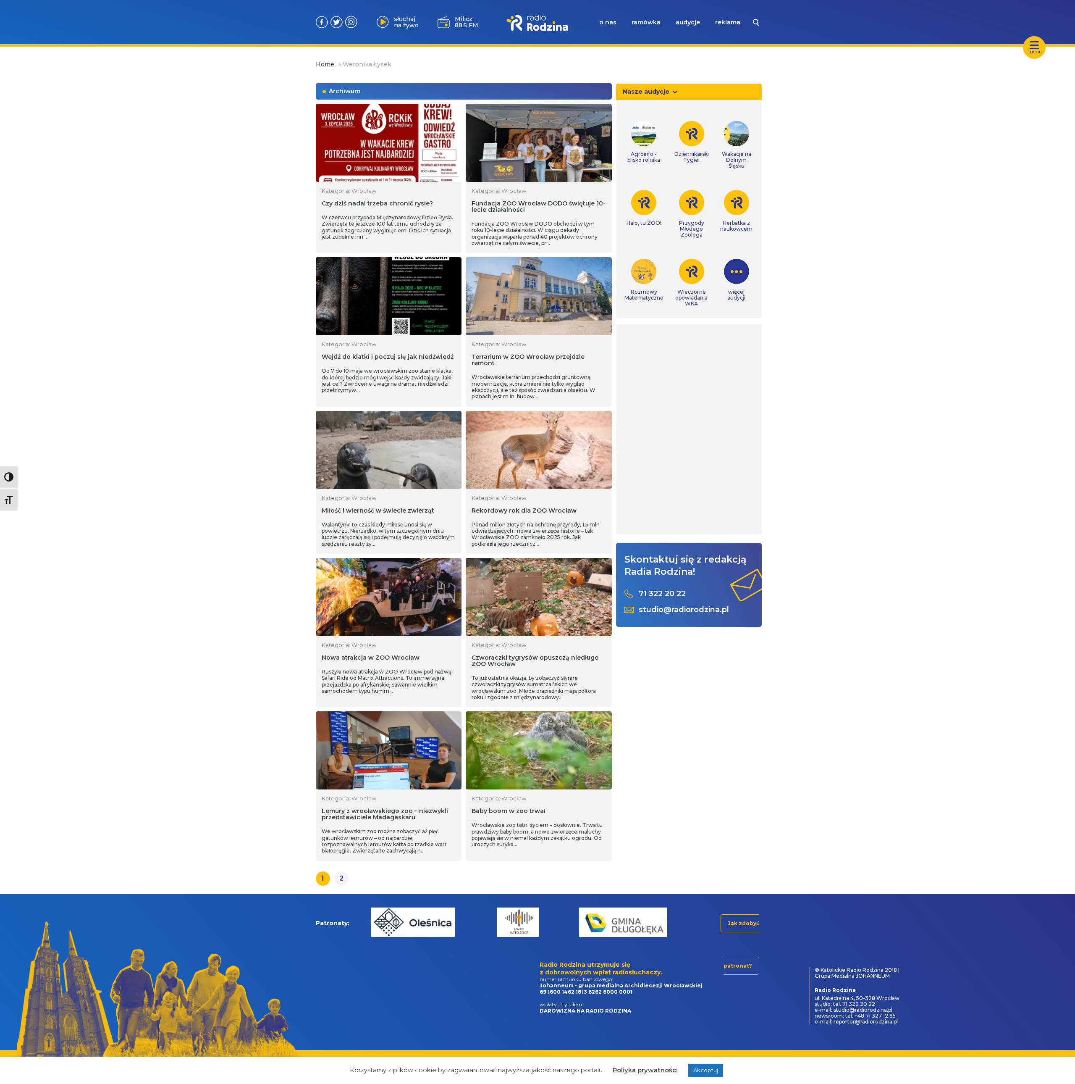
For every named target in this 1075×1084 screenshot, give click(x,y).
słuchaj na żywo (406, 22)
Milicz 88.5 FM (466, 22)
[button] (371, 922)
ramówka (646, 22)
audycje (688, 22)
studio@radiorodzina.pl (684, 609)
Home (325, 64)
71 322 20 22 (662, 593)
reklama (727, 22)
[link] (643, 142)
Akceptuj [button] (705, 1070)
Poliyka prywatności (645, 1070)
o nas (607, 22)
